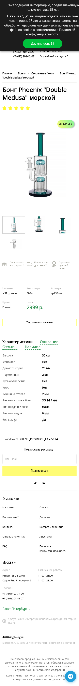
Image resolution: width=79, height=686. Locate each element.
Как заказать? (10, 517)
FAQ (4, 546)
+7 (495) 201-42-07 (23, 56)
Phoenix (7, 307)
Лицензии (46, 536)
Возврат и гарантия (51, 527)
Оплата (44, 507)
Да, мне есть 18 (42, 43)
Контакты (8, 527)
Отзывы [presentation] (9, 347)
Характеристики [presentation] (17, 341)
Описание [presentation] (49, 341)
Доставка (45, 517)
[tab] (17, 342)
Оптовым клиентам (14, 536)
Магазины (8, 507)
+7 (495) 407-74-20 (23, 52)
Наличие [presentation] (33, 347)
